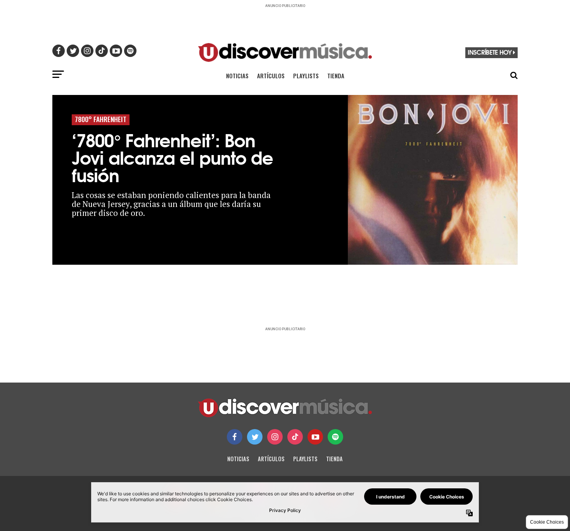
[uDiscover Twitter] (255, 437)
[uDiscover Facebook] (234, 437)
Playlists (306, 75)
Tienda (335, 75)
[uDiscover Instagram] (275, 437)
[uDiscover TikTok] (295, 437)
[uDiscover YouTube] (315, 437)
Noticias (237, 75)
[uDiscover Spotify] (335, 437)
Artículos (271, 75)
